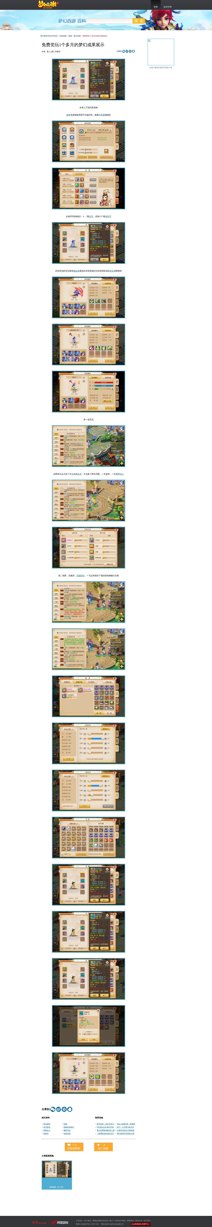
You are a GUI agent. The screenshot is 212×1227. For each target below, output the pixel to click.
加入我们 (147, 1221)
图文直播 (77, 36)
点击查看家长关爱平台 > (140, 1224)
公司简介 (79, 1221)
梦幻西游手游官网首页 (48, 4)
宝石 (91, 216)
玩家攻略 (63, 36)
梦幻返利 (46, 1124)
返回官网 (168, 7)
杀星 (103, 115)
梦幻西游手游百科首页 (49, 36)
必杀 (79, 474)
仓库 (73, 474)
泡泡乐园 (67, 1134)
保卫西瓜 (46, 1127)
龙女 (112, 271)
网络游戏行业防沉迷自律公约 (112, 1224)
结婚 (65, 1124)
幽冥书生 (67, 1130)
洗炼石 (46, 1134)
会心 (122, 474)
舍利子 (108, 216)
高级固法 (80, 576)
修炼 (68, 115)
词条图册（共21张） (57, 1187)
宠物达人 (46, 1130)
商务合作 (138, 1221)
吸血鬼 (76, 271)
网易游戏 (130, 1221)
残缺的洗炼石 (69, 1127)
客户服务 (87, 1221)
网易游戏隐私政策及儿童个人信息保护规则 (109, 1221)
